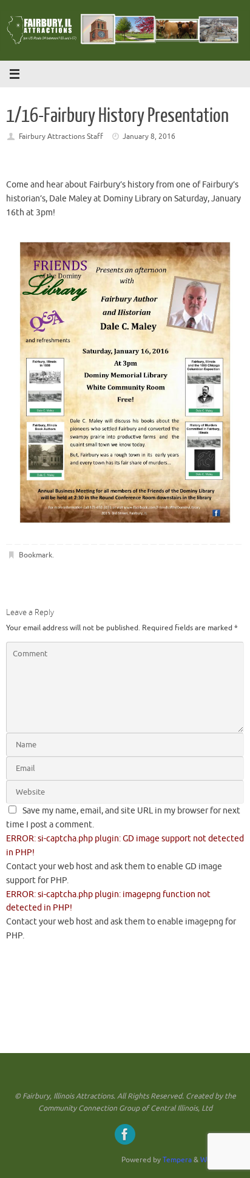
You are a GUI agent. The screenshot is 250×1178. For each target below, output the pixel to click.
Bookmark (35, 555)
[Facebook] (125, 1134)
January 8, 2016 (149, 136)
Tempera (177, 1160)
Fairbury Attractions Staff (61, 136)
